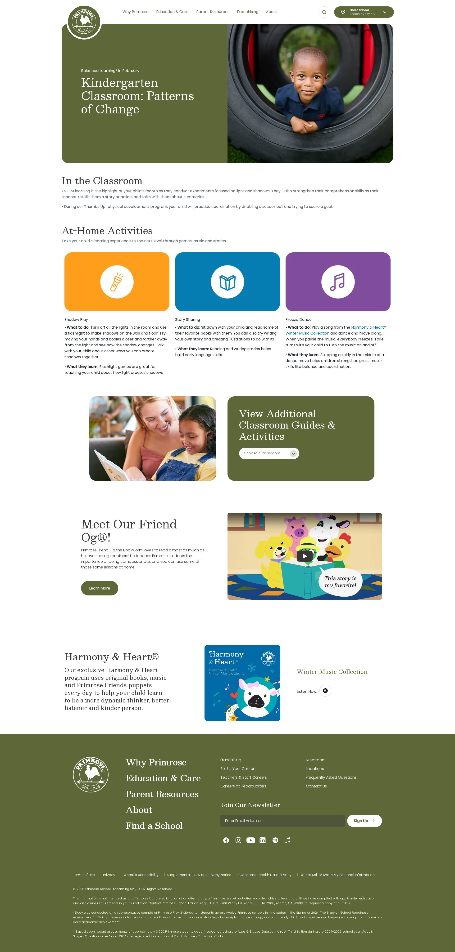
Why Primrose (156, 762)
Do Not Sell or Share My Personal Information (337, 874)
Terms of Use (84, 874)
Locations (315, 768)
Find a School (154, 825)
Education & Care (163, 778)
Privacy (109, 874)
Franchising (230, 760)
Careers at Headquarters (243, 786)
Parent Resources (162, 794)
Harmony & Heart (367, 327)
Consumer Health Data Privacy (265, 874)
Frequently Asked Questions (331, 777)
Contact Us (316, 786)
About (139, 809)
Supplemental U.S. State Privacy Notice (199, 874)
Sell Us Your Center (237, 768)
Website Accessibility (141, 874)
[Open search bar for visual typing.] (324, 12)
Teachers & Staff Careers (243, 777)
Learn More (99, 588)
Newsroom (316, 760)
